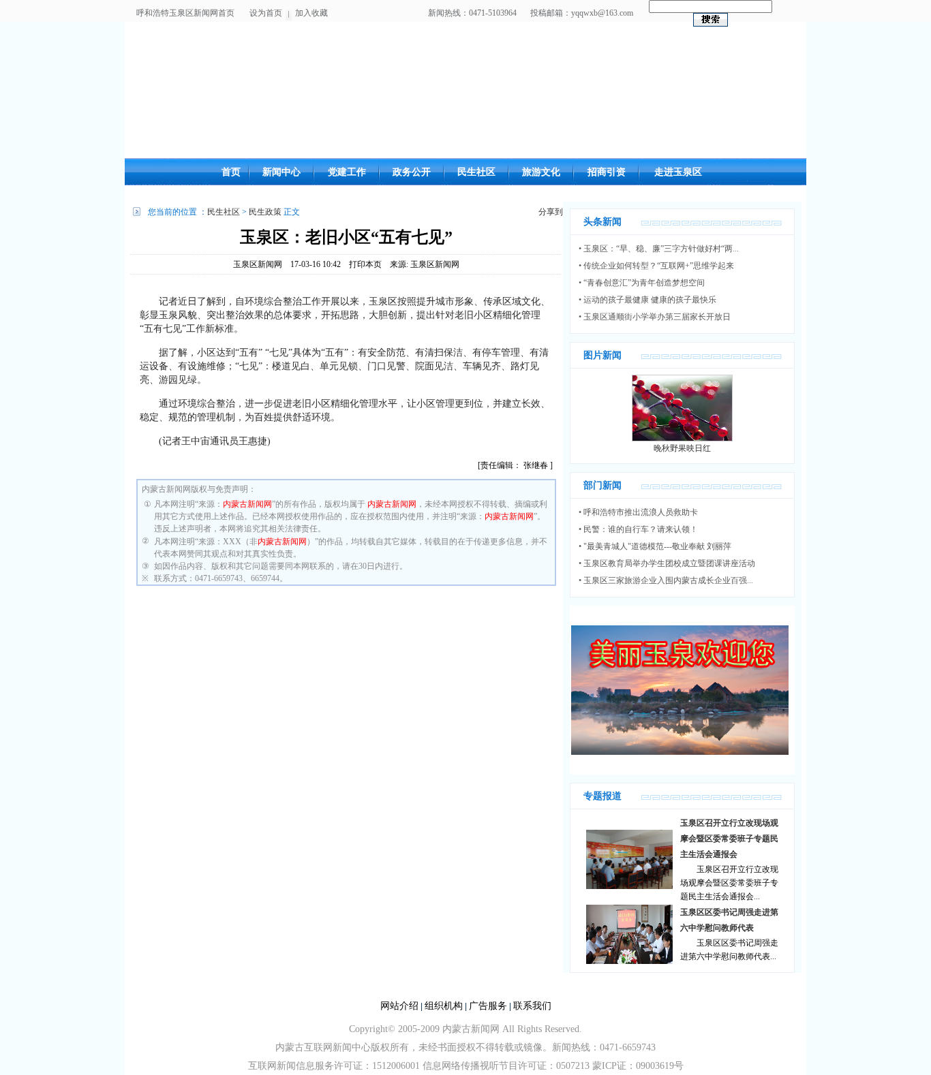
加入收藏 (311, 13)
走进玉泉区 (678, 172)
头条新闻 (602, 222)
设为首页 (265, 13)
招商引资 (606, 172)
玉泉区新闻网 (257, 264)
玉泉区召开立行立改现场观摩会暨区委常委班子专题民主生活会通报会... (729, 882)
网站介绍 (399, 1006)
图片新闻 (602, 355)
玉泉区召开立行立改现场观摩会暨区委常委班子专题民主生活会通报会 (729, 838)
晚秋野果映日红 (682, 448)
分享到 (550, 212)
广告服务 (488, 1006)
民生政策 (265, 212)
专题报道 (602, 796)
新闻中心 (281, 172)
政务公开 (412, 172)
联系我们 (532, 1006)
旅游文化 (541, 172)
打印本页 (365, 264)
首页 (231, 172)
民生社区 (476, 172)
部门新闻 (602, 485)
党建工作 (347, 172)
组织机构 (444, 1006)
